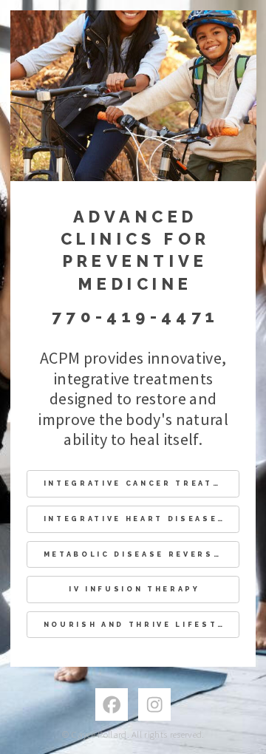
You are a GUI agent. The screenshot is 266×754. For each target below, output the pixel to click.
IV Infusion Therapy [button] (134, 589)
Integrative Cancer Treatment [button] (142, 483)
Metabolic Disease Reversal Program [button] (142, 554)
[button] (111, 704)
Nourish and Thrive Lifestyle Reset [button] (142, 624)
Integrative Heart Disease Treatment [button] (142, 518)
